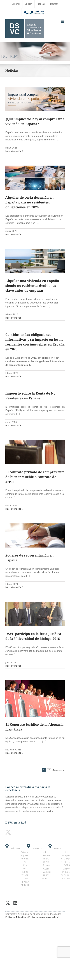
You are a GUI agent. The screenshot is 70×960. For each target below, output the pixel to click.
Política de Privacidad (16, 917)
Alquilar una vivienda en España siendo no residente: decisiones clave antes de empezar (32, 286)
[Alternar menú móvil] (63, 21)
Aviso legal (53, 917)
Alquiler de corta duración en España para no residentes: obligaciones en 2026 (29, 202)
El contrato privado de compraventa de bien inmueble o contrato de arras (35, 477)
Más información (13, 151)
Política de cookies (37, 917)
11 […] (42, 741)
